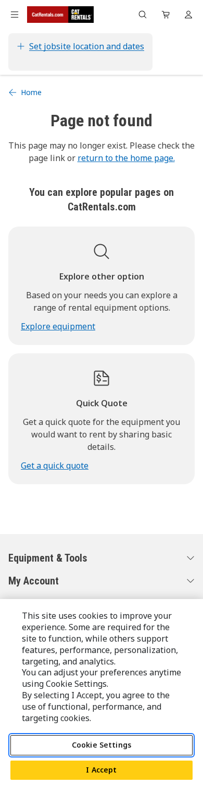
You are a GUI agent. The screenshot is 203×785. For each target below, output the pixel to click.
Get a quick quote (54, 465)
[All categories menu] (14, 14)
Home (31, 92)
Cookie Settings (101, 745)
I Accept (101, 770)
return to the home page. (126, 158)
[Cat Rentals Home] (60, 14)
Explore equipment (58, 326)
